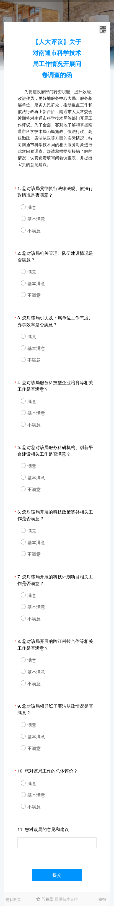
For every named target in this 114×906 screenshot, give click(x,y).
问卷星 (47, 899)
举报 (102, 899)
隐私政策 (13, 899)
